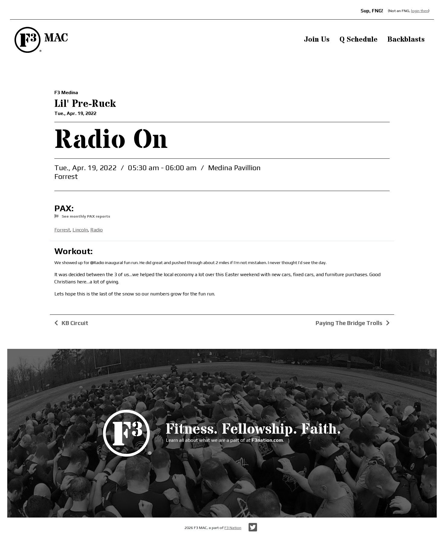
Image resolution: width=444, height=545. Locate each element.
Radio (96, 230)
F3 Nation (232, 527)
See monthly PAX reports (85, 216)
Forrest (62, 230)
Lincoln (80, 230)
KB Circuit (74, 323)
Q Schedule (358, 40)
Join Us (317, 40)
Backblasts (406, 40)
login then (419, 10)
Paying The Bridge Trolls (350, 323)
